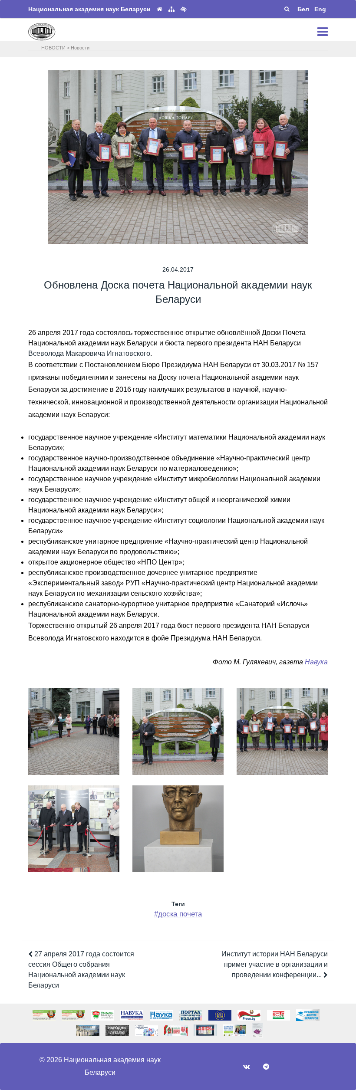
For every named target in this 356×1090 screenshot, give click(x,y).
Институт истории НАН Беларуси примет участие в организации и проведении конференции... (274, 964)
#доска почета (178, 914)
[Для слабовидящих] (184, 9)
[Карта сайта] (171, 9)
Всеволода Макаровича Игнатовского (89, 353)
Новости (80, 47)
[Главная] (159, 9)
